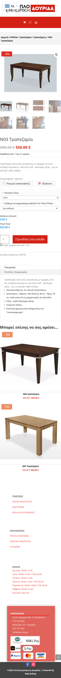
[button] (56, 54)
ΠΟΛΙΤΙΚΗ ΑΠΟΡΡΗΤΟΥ (20, 541)
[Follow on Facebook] (27, 664)
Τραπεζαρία (25, 37)
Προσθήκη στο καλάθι (30, 239)
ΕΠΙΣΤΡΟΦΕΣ (18, 507)
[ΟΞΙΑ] (30, 197)
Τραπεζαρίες (39, 37)
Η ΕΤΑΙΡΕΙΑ (15, 546)
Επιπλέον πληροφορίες (15, 272)
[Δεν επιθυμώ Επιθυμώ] (30, 208)
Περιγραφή (9, 267)
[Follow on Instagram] (33, 664)
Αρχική (4, 37)
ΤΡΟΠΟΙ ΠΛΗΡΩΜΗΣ (19, 536)
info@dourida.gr (20, 632)
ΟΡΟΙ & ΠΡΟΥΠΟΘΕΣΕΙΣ (23, 512)
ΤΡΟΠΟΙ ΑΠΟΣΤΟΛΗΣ (22, 501)
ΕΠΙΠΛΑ (14, 37)
